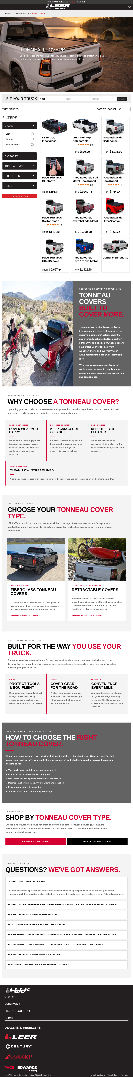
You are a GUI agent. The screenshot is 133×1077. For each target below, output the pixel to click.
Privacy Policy (112, 1075)
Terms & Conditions (97, 1075)
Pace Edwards (12, 144)
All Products (20, 13)
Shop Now (73, 2)
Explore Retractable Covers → (88, 615)
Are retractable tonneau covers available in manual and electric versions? (63, 934)
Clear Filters (20, 196)
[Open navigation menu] (3, 7)
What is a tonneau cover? (28, 881)
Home (8, 13)
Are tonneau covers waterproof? (34, 914)
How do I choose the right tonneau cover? (40, 964)
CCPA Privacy (123, 1075)
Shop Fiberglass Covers (35, 842)
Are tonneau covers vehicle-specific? (36, 954)
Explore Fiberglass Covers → (26, 615)
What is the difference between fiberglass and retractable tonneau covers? (64, 904)
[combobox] (52, 98)
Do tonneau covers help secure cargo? (38, 924)
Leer (7, 133)
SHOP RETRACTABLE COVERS (97, 842)
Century (9, 139)
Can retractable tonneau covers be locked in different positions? (57, 944)
